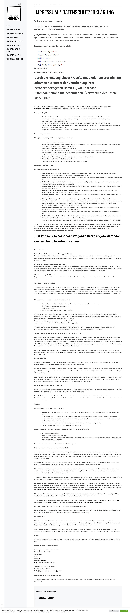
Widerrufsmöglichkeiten (65, 346)
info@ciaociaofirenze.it (41, 108)
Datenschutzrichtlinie (105, 500)
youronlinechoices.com (59, 490)
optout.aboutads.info (43, 490)
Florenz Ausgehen (13, 37)
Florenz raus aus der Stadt (14, 50)
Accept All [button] (124, 611)
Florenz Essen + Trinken (15, 33)
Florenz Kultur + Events (15, 41)
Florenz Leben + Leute (14, 55)
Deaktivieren (52, 502)
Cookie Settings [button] (114, 611)
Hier (35, 346)
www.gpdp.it (37, 558)
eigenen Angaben (90, 496)
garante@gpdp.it (56, 571)
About (9, 26)
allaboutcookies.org (96, 490)
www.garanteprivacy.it (40, 560)
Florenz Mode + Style (14, 45)
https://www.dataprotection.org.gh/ (44, 562)
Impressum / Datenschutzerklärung (46, 591)
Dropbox (61, 352)
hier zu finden (104, 379)
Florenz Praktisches (14, 30)
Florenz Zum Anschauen (15, 59)
